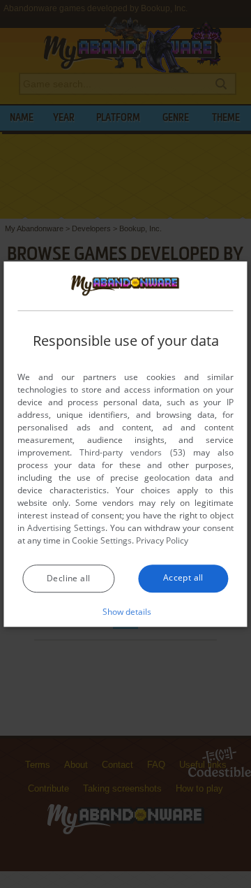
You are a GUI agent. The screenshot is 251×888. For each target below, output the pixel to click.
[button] (125, 611)
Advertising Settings (66, 528)
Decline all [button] (68, 578)
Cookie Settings (102, 540)
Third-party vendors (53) (132, 452)
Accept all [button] (183, 577)
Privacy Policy (162, 540)
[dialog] (125, 444)
